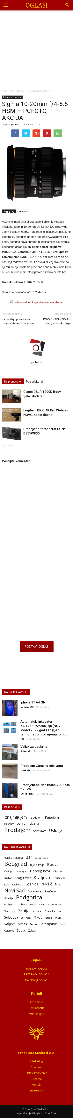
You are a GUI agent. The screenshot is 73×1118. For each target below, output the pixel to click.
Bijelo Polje (37, 865)
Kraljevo (42, 877)
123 (22, 738)
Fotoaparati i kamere (12, 97)
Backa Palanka (13, 857)
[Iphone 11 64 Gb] (10, 708)
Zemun (34, 924)
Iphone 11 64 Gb (32, 702)
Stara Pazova (53, 911)
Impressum (36, 1090)
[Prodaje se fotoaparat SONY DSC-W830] (11, 433)
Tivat (38, 917)
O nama (37, 1079)
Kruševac (59, 878)
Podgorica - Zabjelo (15, 904)
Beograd (23, 211)
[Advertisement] (36, 48)
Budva (53, 864)
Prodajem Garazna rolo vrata (41, 766)
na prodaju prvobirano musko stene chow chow (18, 321)
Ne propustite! (12, 381)
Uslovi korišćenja (36, 1073)
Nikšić (46, 884)
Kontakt (36, 1084)
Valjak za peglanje (33, 746)
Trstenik (48, 917)
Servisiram (39, 831)
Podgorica (29, 897)
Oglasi (20, 91)
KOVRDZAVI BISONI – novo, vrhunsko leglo (57, 321)
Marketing (36, 1061)
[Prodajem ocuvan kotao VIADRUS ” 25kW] (10, 790)
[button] (67, 5)
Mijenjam (9, 823)
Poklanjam (34, 823)
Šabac (21, 930)
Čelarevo (9, 930)
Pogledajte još (34, 381)
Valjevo (10, 924)
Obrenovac (35, 891)
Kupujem (52, 817)
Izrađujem (36, 817)
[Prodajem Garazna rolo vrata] (10, 771)
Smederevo (55, 904)
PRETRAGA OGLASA (36, 974)
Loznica (32, 884)
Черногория (36, 1008)
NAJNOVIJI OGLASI (36, 980)
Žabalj (32, 930)
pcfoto (14, 124)
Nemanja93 (26, 706)
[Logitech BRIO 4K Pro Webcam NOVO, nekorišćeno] (11, 415)
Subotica (11, 917)
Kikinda (57, 871)
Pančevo (50, 891)
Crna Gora (36, 1002)
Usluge (55, 830)
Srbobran (37, 911)
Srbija (24, 911)
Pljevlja (8, 898)
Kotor (8, 878)
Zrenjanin (49, 924)
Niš (57, 884)
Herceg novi (40, 871)
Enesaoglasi (27, 793)
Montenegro (36, 1013)
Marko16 (25, 770)
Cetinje (8, 871)
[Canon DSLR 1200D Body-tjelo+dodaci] (11, 396)
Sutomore (26, 917)
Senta (42, 904)
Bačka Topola (41, 857)
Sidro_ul (25, 751)
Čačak (63, 924)
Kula (7, 884)
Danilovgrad (21, 871)
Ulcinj (58, 917)
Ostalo (21, 823)
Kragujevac (23, 878)
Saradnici (36, 1067)
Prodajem (17, 830)
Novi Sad (14, 891)
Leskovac (17, 884)
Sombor (10, 911)
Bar (29, 857)
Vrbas (22, 924)
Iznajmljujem (15, 817)
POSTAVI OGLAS (36, 646)
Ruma (33, 904)
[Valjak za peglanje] (10, 752)
